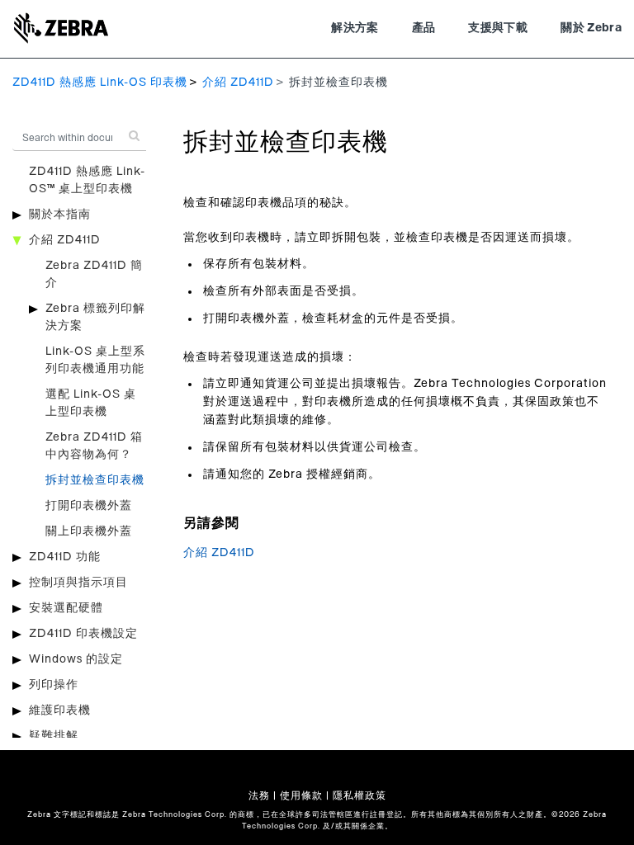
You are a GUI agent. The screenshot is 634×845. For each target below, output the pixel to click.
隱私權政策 (359, 795)
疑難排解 (53, 736)
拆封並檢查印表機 (94, 480)
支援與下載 (498, 28)
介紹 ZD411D (238, 82)
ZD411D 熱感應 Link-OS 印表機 (99, 82)
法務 (259, 795)
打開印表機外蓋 (88, 506)
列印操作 (53, 685)
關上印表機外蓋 (88, 531)
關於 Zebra (591, 28)
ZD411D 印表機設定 (83, 634)
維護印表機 (60, 710)
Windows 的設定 (76, 659)
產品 (424, 28)
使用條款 (301, 795)
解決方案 (354, 28)
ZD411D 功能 (65, 557)
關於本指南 (60, 214)
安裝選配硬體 (66, 608)
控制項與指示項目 (78, 582)
